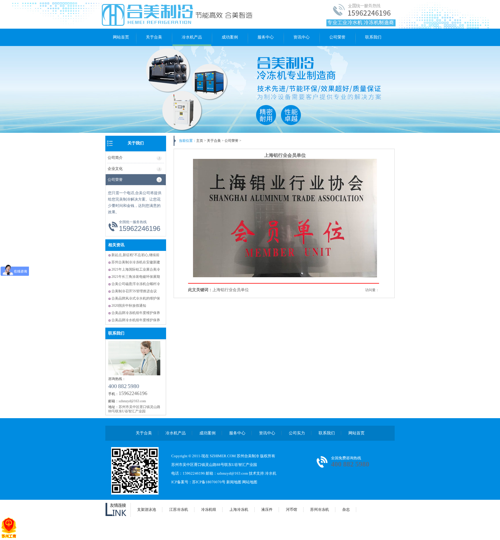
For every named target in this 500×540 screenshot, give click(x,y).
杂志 (346, 509)
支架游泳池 (146, 509)
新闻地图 (233, 482)
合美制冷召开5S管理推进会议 (134, 291)
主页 (199, 141)
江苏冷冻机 (178, 509)
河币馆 (291, 509)
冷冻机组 (208, 509)
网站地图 (249, 482)
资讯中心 (301, 37)
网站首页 (121, 37)
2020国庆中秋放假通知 (128, 306)
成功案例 (230, 37)
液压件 (267, 509)
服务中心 (266, 37)
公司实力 (297, 433)
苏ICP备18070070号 (208, 482)
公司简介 (115, 157)
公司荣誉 (337, 37)
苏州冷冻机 (319, 509)
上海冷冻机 (238, 509)
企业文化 (115, 168)
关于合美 (154, 37)
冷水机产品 (192, 37)
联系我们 (373, 37)
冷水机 (270, 473)
